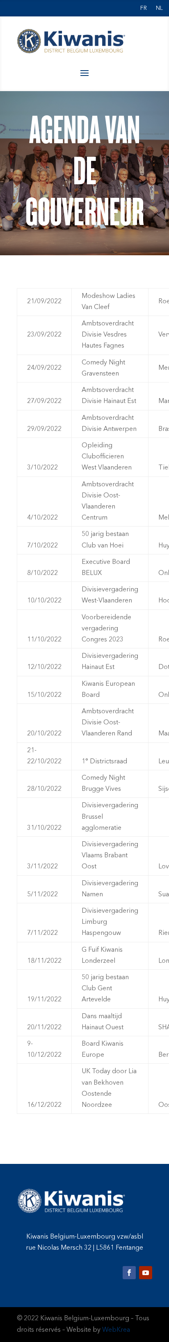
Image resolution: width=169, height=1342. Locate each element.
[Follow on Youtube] (145, 1272)
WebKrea (116, 1330)
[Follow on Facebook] (129, 1272)
